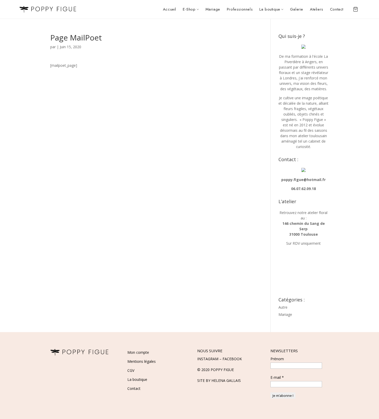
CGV (130, 370)
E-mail (277, 377)
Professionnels (240, 9)
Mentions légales (141, 361)
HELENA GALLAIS (226, 380)
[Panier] (355, 9)
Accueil (169, 9)
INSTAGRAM (207, 358)
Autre (282, 307)
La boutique (269, 9)
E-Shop (189, 9)
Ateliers (316, 9)
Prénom (277, 358)
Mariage (212, 9)
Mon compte (138, 352)
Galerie (296, 9)
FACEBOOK (232, 358)
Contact (336, 9)
